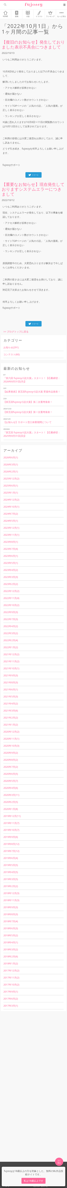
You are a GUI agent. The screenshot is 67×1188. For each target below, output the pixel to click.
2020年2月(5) (10, 802)
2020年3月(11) (11, 795)
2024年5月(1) (10, 520)
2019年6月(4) (10, 858)
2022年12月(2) (11, 591)
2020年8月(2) (10, 759)
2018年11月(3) (11, 900)
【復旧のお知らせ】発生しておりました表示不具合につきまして (33, 44)
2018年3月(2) (10, 949)
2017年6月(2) (10, 998)
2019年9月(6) (10, 837)
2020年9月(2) (10, 752)
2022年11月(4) (11, 598)
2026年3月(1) (10, 464)
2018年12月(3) (11, 893)
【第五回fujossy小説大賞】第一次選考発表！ (27, 412)
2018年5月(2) (10, 935)
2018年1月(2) (10, 963)
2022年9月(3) (10, 612)
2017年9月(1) (10, 991)
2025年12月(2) (11, 478)
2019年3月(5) (10, 879)
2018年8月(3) (10, 914)
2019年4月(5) (10, 872)
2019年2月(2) (10, 886)
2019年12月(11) (12, 816)
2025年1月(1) (10, 492)
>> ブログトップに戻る (16, 331)
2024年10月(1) (11, 506)
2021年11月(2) (11, 661)
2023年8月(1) (10, 541)
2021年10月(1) (11, 668)
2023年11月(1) (11, 534)
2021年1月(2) (10, 724)
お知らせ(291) (11, 347)
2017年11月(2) (11, 977)
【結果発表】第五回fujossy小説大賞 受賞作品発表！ (31, 391)
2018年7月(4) (10, 921)
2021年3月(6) (10, 710)
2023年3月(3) (10, 577)
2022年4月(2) (10, 626)
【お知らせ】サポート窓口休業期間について (27, 422)
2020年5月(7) (10, 780)
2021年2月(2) (10, 717)
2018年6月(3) (10, 928)
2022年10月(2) (11, 605)
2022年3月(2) (10, 633)
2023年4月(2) (10, 570)
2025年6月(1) (10, 485)
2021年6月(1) (10, 689)
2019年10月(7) (11, 829)
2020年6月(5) (10, 773)
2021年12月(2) (11, 654)
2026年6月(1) (10, 457)
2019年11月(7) (11, 823)
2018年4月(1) (10, 942)
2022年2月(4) (10, 640)
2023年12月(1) (11, 527)
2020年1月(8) (10, 809)
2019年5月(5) (10, 865)
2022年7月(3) (10, 619)
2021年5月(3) (10, 696)
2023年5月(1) (10, 563)
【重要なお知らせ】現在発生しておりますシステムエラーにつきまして (33, 189)
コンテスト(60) (11, 354)
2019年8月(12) (11, 844)
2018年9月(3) (10, 907)
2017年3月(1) (10, 1005)
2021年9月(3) (10, 675)
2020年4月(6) (10, 787)
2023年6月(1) (10, 555)
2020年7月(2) (10, 766)
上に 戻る (59, 1161)
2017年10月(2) (11, 984)
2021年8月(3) (10, 682)
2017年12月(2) (11, 970)
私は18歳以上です (33, 1180)
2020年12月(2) (11, 731)
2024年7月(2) (10, 513)
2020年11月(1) (11, 738)
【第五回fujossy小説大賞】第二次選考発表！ (27, 401)
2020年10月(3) (11, 745)
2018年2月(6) (10, 956)
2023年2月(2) (10, 584)
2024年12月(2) (11, 499)
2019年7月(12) (11, 851)
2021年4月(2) (10, 703)
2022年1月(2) (10, 647)
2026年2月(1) (10, 471)
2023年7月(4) (10, 548)
